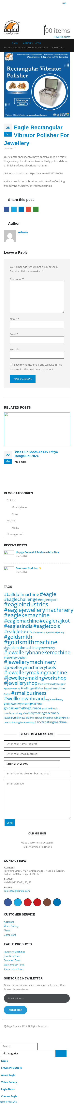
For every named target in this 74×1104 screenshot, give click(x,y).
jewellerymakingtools (16, 717)
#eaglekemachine (27, 615)
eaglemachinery (54, 699)
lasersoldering (12, 722)
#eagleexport (48, 600)
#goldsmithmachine (30, 642)
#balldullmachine (21, 594)
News (15, 514)
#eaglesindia (18, 626)
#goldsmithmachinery (22, 647)
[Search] (61, 1053)
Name (14, 319)
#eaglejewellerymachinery (38, 610)
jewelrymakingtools (59, 717)
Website (14, 349)
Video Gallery (11, 926)
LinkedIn (21, 209)
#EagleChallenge (20, 599)
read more (21, 461)
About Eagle (8, 1074)
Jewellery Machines (14, 951)
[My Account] (49, 20)
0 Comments (9, 148)
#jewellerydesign (15, 657)
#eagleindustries (26, 604)
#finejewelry (38, 632)
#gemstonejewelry (55, 632)
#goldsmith (18, 636)
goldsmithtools (50, 708)
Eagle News (8, 1089)
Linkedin (57, 902)
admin (23, 232)
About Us (9, 921)
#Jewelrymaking (12, 688)
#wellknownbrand (24, 698)
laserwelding (27, 722)
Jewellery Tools (12, 955)
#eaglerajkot (54, 620)
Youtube (37, 902)
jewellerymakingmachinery (40, 713)
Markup (11, 520)
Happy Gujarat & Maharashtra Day (37, 552)
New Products (61, 37)
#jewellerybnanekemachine (37, 652)
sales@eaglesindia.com (17, 890)
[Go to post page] (37, 429)
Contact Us (10, 934)
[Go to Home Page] (5, 43)
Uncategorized (15, 534)
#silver (7, 694)
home (4, 1060)
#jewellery (48, 648)
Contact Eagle (9, 1096)
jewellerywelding (38, 717)
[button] (7, 15)
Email (28, 209)
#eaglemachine (21, 620)
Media (15, 527)
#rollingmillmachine (51, 688)
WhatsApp (35, 209)
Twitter (14, 209)
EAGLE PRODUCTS (11, 1067)
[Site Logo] (12, 27)
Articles (11, 500)
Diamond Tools (12, 960)
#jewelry (43, 683)
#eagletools (46, 626)
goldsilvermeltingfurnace (22, 708)
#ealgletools (18, 631)
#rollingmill (29, 688)
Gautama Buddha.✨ (28, 568)
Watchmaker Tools (14, 964)
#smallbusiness (28, 693)
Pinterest (28, 902)
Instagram (47, 902)
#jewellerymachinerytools (30, 667)
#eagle (48, 594)
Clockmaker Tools (13, 968)
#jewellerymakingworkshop (35, 677)
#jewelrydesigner (57, 684)
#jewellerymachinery (30, 661)
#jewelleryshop (20, 683)
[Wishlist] (48, 25)
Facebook (6, 209)
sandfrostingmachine (51, 722)
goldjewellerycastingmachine (23, 704)
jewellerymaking (13, 713)
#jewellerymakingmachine (35, 672)
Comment (17, 279)
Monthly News (19, 507)
